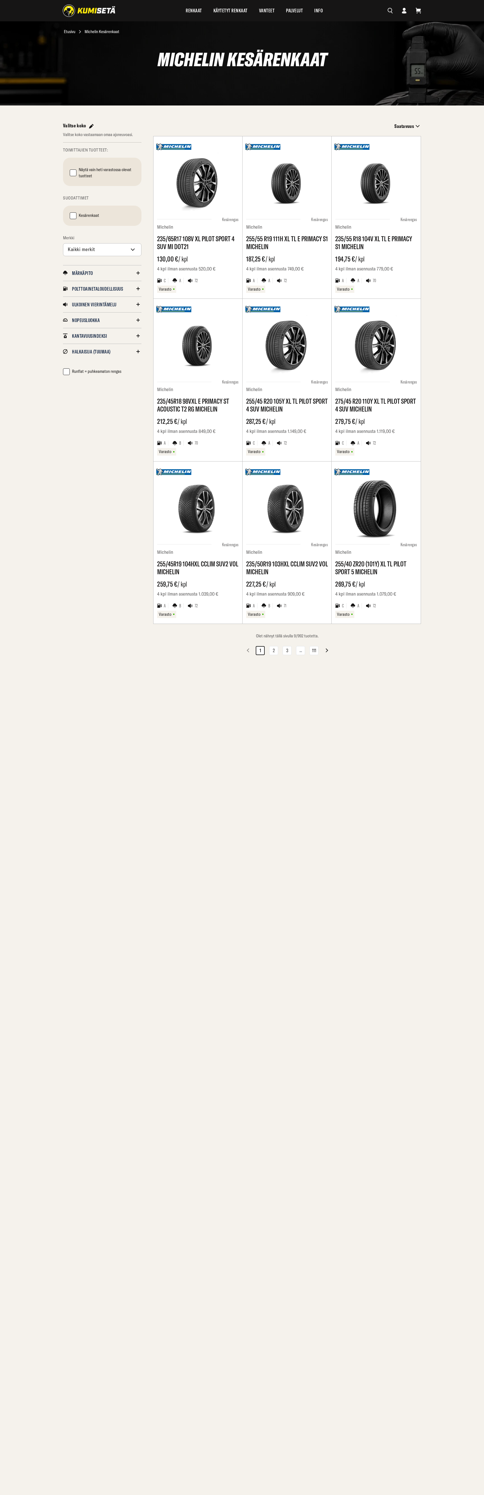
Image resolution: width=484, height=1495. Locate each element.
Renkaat (194, 10)
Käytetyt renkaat (230, 10)
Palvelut (294, 10)
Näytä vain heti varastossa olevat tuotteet (105, 173)
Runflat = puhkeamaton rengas (96, 371)
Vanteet (267, 10)
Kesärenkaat (89, 215)
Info (318, 10)
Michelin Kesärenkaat (102, 31)
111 (314, 650)
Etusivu (69, 31)
